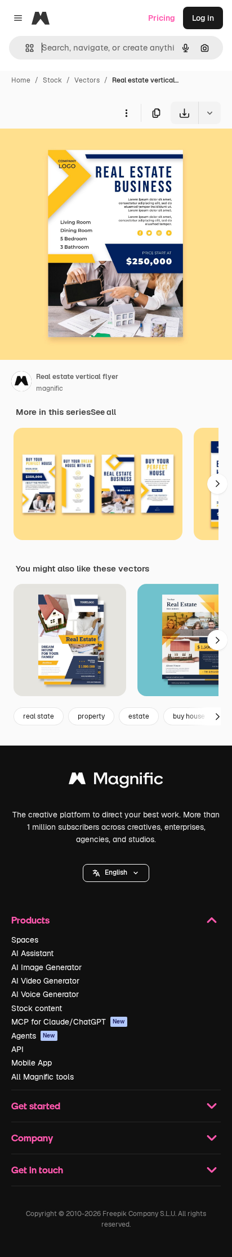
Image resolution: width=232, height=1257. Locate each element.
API (17, 1049)
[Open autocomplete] (25, 48)
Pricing (161, 18)
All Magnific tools (42, 1077)
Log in (203, 18)
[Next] (217, 484)
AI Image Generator (46, 967)
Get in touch (37, 1170)
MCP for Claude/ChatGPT (68, 1022)
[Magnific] (116, 781)
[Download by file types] (209, 113)
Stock (52, 80)
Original (72, 150)
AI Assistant (32, 953)
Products (30, 920)
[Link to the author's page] (21, 383)
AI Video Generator (45, 981)
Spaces (24, 940)
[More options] (126, 113)
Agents (33, 1036)
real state (38, 716)
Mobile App (31, 1063)
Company (32, 1138)
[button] (116, 873)
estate (138, 716)
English (116, 872)
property (91, 716)
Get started (35, 1106)
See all (103, 412)
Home (20, 80)
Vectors (87, 80)
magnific (49, 388)
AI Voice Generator (45, 994)
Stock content (36, 1008)
